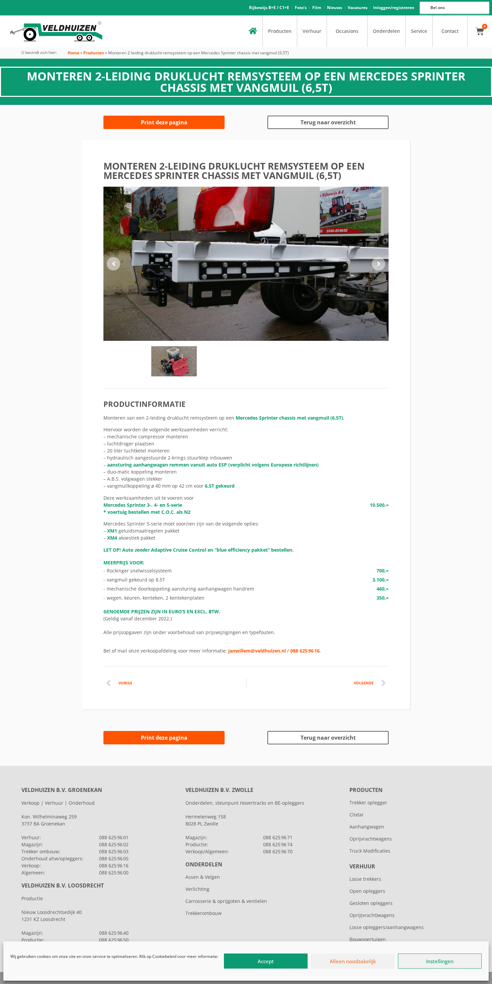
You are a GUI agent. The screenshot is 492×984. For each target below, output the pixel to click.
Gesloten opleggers (371, 903)
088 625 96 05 (114, 858)
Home (73, 53)
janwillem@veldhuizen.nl (257, 651)
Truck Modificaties (369, 851)
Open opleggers (367, 891)
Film (316, 7)
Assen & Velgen (202, 877)
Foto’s (301, 7)
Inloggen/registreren (393, 7)
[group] (246, 264)
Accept (266, 961)
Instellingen (440, 961)
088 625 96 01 (114, 837)
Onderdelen (386, 31)
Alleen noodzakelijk (353, 961)
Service (419, 31)
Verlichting (197, 889)
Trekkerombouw (203, 913)
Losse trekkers (365, 879)
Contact (450, 31)
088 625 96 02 (114, 844)
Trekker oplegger (368, 802)
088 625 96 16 (305, 651)
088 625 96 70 (278, 851)
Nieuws (334, 7)
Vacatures (357, 7)
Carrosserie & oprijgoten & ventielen (226, 901)
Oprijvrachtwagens (370, 839)
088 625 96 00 (114, 872)
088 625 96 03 (114, 851)
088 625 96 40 (114, 933)
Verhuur (312, 31)
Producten (280, 31)
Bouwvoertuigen (367, 939)
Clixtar (356, 814)
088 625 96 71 (278, 837)
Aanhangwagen (366, 826)
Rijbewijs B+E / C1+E (269, 7)
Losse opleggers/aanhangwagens (386, 927)
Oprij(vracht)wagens (372, 915)
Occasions (347, 31)
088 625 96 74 (278, 844)
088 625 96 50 (114, 940)
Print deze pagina (164, 122)
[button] (113, 263)
